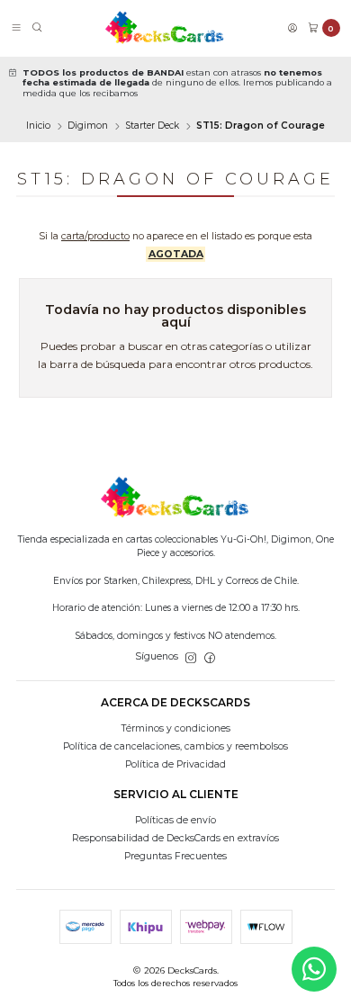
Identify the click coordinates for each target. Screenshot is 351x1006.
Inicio (38, 125)
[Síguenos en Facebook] (209, 657)
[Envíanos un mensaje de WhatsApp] (314, 969)
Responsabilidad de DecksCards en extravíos (175, 838)
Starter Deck (152, 125)
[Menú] (16, 28)
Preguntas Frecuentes (175, 856)
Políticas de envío (175, 820)
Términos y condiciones (176, 728)
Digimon (88, 125)
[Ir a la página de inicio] (164, 28)
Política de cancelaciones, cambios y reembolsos (175, 746)
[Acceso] (292, 28)
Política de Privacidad (175, 764)
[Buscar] (37, 28)
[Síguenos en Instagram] (190, 657)
